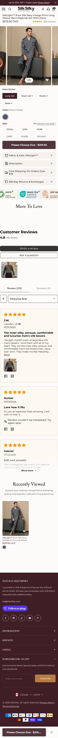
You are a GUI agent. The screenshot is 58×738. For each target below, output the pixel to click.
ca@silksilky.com (11, 601)
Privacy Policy (47, 702)
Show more (27, 470)
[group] (29, 55)
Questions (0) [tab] (43, 288)
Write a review (29, 248)
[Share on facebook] (6, 376)
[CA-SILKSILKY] (26, 9)
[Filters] (3, 299)
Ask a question (29, 255)
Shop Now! (44, 2)
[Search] (9, 9)
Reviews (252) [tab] (14, 288)
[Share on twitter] (12, 376)
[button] (37, 21)
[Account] (43, 9)
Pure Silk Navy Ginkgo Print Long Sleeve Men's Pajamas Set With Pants (14, 538)
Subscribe (45, 678)
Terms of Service (10, 706)
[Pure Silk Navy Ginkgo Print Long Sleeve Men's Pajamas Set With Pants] (15, 518)
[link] (48, 9)
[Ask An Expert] (48, 9)
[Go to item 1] (9, 270)
